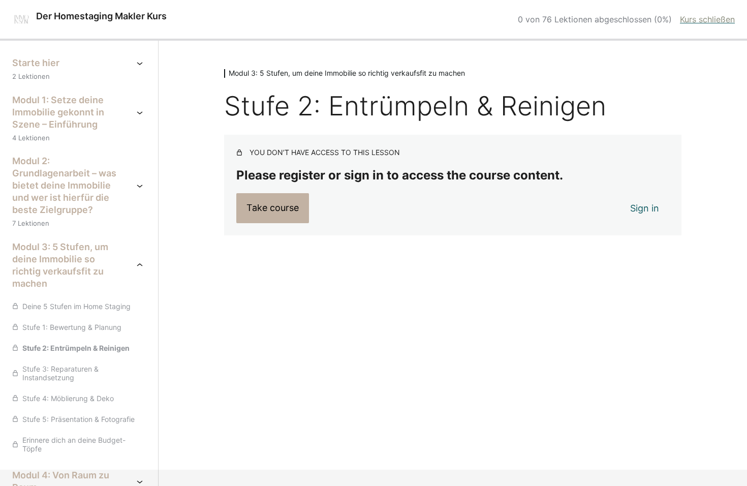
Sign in (644, 208)
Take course (272, 207)
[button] (22, 463)
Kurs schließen (707, 19)
